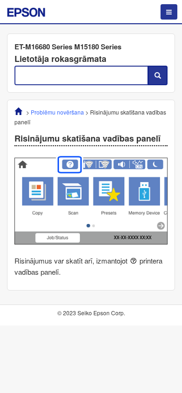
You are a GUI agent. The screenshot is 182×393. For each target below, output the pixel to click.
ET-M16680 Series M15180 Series (67, 46)
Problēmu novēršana (57, 112)
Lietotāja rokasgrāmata (60, 59)
